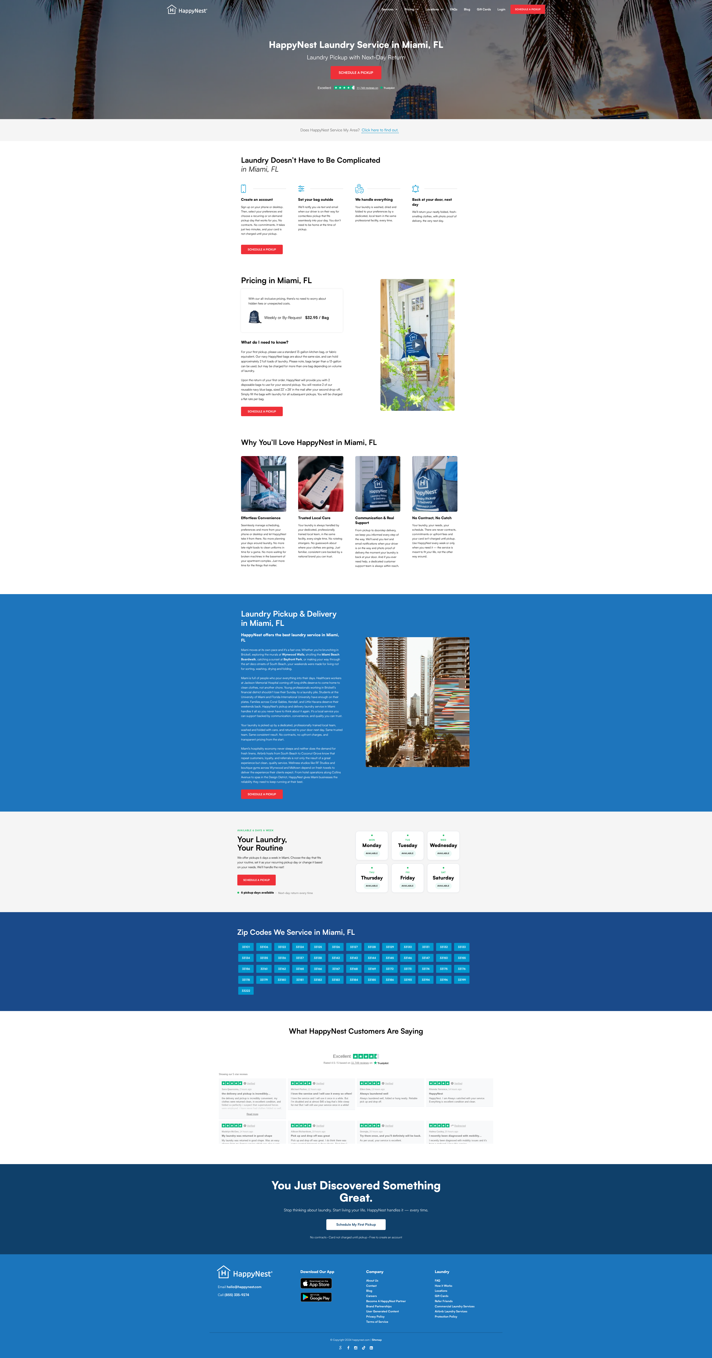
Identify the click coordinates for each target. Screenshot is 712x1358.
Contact (371, 1285)
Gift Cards (484, 9)
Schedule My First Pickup (356, 1224)
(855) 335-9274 (237, 1295)
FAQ (437, 1280)
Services (387, 9)
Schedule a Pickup (256, 880)
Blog (467, 9)
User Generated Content (382, 1311)
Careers (371, 1296)
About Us (372, 1280)
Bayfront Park (293, 659)
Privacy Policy (375, 1316)
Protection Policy (446, 1316)
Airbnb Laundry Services (451, 1311)
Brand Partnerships (379, 1306)
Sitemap (377, 1339)
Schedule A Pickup (356, 73)
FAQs (453, 9)
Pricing (409, 9)
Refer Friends (444, 1301)
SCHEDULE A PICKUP (527, 9)
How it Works (443, 1285)
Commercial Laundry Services (454, 1306)
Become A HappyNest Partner (386, 1301)
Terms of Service (377, 1321)
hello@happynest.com (244, 1287)
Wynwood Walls (293, 654)
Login (501, 9)
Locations (432, 9)
